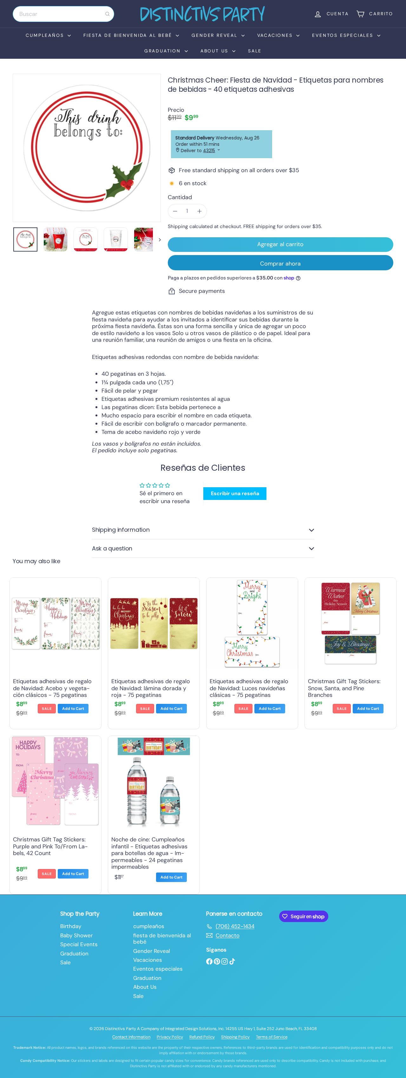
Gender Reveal (215, 35)
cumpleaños (46, 35)
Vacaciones (276, 35)
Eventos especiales (343, 35)
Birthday (70, 926)
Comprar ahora (280, 263)
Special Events (79, 944)
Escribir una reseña (235, 493)
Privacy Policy (170, 1037)
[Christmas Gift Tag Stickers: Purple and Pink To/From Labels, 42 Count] (55, 813)
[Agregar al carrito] (73, 708)
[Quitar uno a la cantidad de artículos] (175, 211)
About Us (215, 51)
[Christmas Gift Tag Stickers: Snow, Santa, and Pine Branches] (350, 652)
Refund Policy (202, 1037)
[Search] (107, 14)
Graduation (163, 51)
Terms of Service (271, 1037)
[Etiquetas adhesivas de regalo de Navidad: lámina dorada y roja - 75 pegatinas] (154, 652)
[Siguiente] (157, 239)
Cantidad (180, 197)
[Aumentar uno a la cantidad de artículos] (199, 211)
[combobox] (63, 14)
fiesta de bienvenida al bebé (128, 35)
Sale (255, 51)
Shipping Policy (235, 1037)
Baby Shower (76, 935)
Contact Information (131, 1037)
